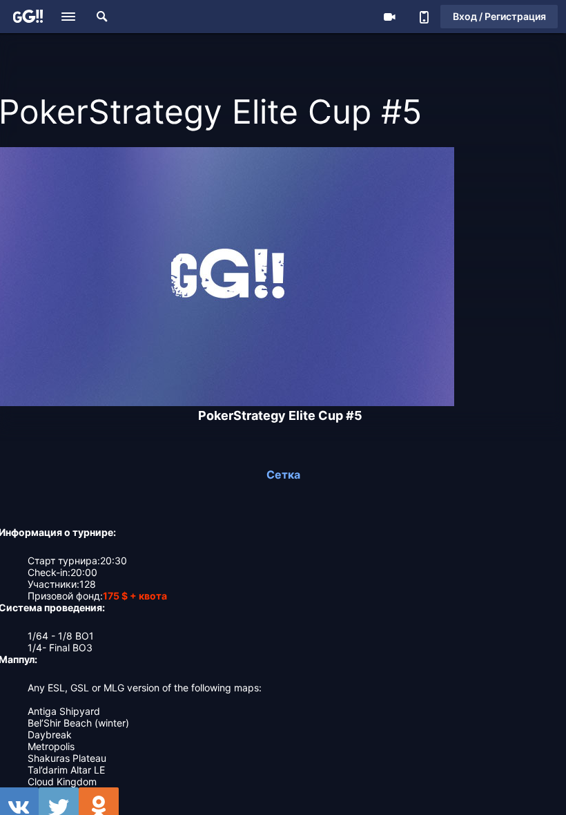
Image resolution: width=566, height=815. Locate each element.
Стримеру (389, 16)
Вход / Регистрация (499, 16)
